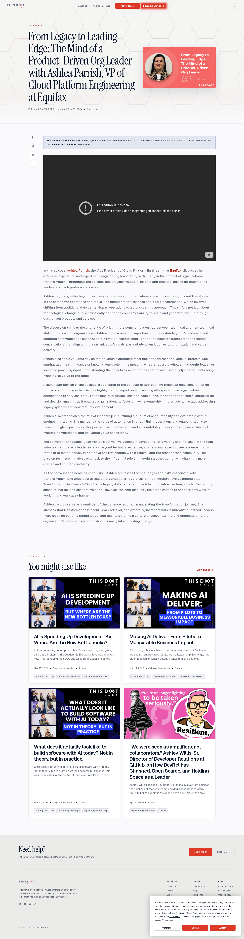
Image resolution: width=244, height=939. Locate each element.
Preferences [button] (168, 920)
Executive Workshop (154, 6)
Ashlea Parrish (78, 270)
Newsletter (198, 895)
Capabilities (84, 5)
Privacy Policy (224, 890)
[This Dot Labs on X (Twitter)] (30, 904)
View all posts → (206, 569)
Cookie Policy (224, 895)
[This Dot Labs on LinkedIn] (20, 904)
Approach (98, 5)
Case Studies (199, 886)
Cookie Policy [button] (175, 916)
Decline (195, 928)
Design (170, 890)
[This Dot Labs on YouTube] (25, 904)
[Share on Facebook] (33, 146)
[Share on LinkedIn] (33, 163)
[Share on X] (33, 155)
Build (169, 895)
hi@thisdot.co (224, 852)
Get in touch (127, 6)
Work (108, 5)
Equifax (175, 270)
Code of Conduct (226, 886)
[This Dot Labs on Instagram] (35, 904)
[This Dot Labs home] (15, 6)
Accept (222, 928)
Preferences (168, 928)
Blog (195, 890)
